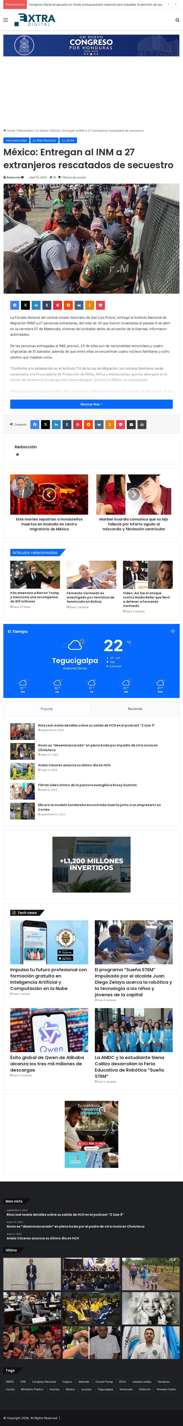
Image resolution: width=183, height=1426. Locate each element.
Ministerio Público (32, 1389)
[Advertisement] (91, 94)
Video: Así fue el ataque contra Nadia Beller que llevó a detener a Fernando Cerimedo (146, 599)
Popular (47, 709)
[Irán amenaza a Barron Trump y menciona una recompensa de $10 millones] (35, 575)
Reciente (135, 709)
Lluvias (10, 1389)
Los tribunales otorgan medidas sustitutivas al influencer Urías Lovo (76, 4)
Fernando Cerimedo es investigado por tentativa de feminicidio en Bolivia (90, 597)
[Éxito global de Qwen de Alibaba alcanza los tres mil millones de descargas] (49, 1030)
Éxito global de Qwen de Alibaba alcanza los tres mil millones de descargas (47, 1063)
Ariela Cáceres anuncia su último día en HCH (74, 765)
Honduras (164, 1381)
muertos (55, 1389)
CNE (23, 1381)
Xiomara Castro (166, 1389)
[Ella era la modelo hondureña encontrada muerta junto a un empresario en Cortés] (22, 811)
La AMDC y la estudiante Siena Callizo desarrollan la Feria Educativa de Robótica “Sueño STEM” (129, 1066)
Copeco (67, 1381)
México (70, 1389)
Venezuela (126, 1389)
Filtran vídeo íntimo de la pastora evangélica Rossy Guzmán (87, 785)
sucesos (86, 1389)
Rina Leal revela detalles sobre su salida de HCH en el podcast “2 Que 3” (96, 725)
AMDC (10, 1381)
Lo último (41, 130)
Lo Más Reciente (44, 140)
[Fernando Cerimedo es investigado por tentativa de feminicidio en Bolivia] (91, 575)
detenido (83, 1381)
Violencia (144, 1389)
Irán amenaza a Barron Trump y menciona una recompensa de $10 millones (34, 597)
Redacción (13, 177)
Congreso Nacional (44, 1381)
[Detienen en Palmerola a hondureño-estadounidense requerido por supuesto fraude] (32, 1274)
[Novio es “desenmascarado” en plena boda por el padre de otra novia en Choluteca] (22, 751)
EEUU (122, 1381)
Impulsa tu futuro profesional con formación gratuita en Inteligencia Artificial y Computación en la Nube (48, 979)
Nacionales (25, 130)
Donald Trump (104, 1381)
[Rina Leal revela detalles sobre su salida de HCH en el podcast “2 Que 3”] (22, 731)
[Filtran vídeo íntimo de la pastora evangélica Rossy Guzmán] (22, 791)
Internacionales (16, 140)
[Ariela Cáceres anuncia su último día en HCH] (22, 771)
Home (10, 130)
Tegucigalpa (105, 1389)
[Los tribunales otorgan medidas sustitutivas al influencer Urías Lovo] (91, 1342)
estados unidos (142, 1381)
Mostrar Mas (91, 404)
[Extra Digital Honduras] (36, 19)
